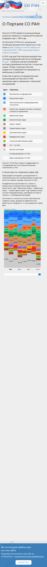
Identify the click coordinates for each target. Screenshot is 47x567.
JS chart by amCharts (10, 209)
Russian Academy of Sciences (21, 15)
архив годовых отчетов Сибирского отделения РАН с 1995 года (21, 48)
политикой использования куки (29, 556)
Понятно (23, 562)
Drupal (5, 61)
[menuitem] (39, 274)
